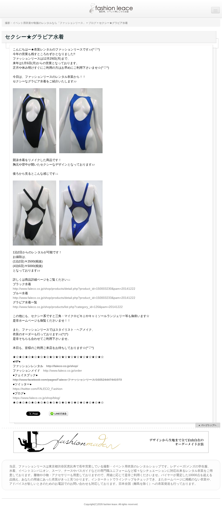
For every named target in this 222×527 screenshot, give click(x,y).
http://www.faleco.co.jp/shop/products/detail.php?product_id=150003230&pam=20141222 (74, 288)
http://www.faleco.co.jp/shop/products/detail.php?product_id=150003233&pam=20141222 (74, 297)
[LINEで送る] (58, 413)
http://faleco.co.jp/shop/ (62, 366)
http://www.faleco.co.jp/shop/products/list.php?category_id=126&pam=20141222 (68, 307)
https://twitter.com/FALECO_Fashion (37, 388)
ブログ (92, 22)
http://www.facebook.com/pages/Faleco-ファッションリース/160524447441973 (67, 379)
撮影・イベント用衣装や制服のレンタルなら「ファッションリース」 (45, 22)
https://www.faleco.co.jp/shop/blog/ (36, 398)
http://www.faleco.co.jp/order (62, 370)
